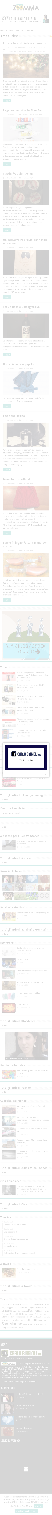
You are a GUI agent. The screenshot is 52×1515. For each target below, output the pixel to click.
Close (45, 775)
